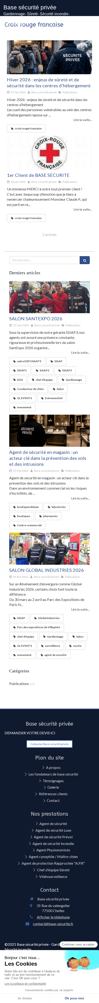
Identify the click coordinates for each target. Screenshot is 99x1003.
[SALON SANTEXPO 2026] (49, 297)
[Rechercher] (85, 260)
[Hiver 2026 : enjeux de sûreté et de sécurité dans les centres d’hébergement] (49, 57)
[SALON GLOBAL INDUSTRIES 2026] (49, 549)
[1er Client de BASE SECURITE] (49, 153)
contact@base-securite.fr (53, 923)
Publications (19, 683)
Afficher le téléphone (53, 917)
